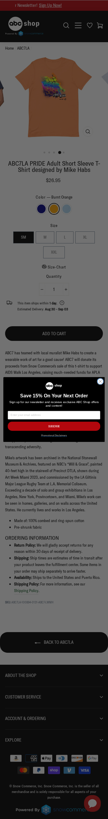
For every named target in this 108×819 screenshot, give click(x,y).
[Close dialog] (101, 382)
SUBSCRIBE (54, 426)
